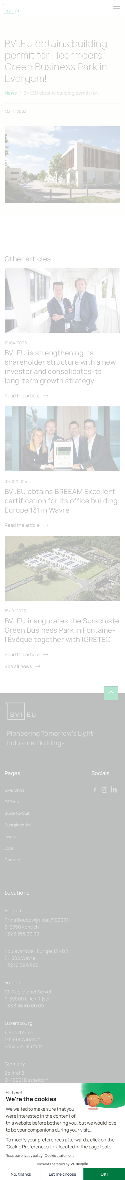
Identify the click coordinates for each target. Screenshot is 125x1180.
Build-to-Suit (17, 813)
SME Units (15, 790)
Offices (12, 801)
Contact (13, 859)
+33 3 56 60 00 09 (24, 1005)
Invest (11, 836)
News (11, 93)
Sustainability (18, 825)
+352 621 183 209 (23, 1046)
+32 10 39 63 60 (22, 965)
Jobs (9, 848)
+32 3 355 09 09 (22, 934)
